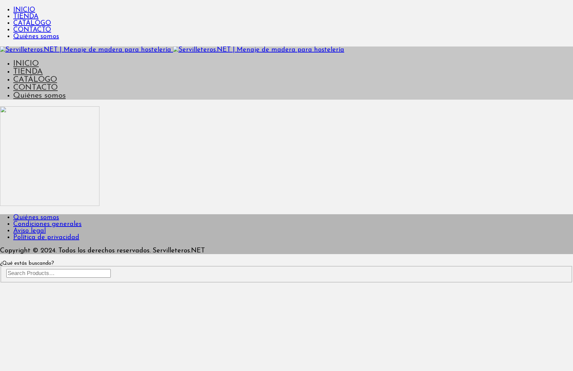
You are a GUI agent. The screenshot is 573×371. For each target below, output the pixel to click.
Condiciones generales (47, 224)
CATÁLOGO (32, 23)
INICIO (24, 10)
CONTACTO (32, 30)
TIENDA (25, 16)
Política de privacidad (46, 237)
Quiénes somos (36, 36)
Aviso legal (29, 231)
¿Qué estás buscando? (27, 263)
